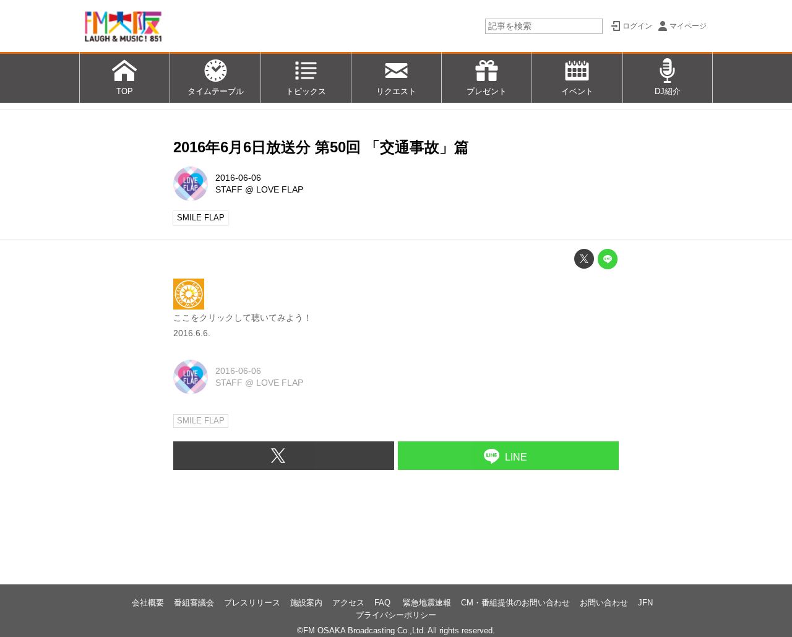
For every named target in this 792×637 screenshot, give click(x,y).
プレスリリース (252, 602)
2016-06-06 (238, 178)
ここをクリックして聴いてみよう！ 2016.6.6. (242, 325)
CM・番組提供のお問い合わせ (515, 602)
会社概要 (148, 602)
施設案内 (306, 602)
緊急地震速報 (427, 602)
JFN (645, 602)
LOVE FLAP (279, 189)
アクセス (348, 602)
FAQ (383, 602)
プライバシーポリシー (396, 615)
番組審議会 (194, 602)
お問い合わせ (604, 602)
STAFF (229, 189)
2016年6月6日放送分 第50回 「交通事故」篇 (321, 147)
